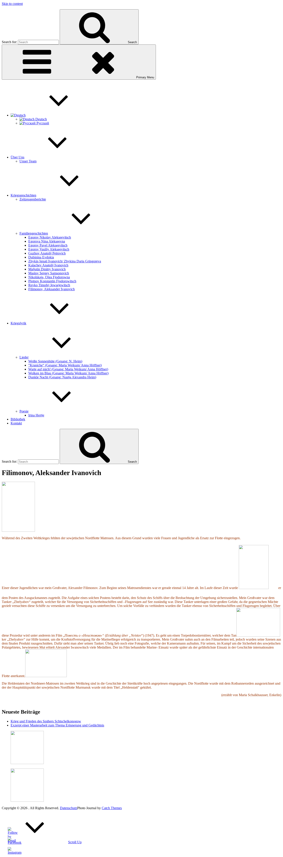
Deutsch (40, 119)
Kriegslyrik (18, 323)
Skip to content (12, 4)
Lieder (24, 357)
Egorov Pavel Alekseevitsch (47, 245)
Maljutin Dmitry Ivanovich (47, 269)
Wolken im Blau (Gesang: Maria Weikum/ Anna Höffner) (68, 373)
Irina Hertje (36, 415)
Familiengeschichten (33, 233)
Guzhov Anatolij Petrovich (47, 253)
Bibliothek (18, 419)
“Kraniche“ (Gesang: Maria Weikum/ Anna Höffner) (65, 365)
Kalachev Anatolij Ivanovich (48, 265)
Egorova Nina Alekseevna (46, 241)
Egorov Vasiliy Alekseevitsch (48, 249)
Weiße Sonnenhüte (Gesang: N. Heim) (55, 361)
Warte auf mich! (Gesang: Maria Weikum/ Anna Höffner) (68, 369)
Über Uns (17, 157)
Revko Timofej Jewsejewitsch (49, 285)
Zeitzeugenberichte (32, 199)
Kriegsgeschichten (23, 195)
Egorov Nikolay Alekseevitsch (49, 237)
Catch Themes (112, 808)
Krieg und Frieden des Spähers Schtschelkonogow (46, 721)
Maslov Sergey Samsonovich (48, 273)
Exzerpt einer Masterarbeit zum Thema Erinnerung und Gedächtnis (57, 725)
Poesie (24, 411)
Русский (42, 123)
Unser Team (27, 161)
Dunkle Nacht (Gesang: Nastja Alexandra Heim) (62, 377)
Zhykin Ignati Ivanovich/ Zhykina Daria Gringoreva (64, 261)
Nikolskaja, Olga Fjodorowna (49, 277)
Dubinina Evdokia (41, 257)
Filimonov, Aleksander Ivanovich (51, 289)
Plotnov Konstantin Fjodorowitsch (52, 281)
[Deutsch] (51, 115)
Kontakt (16, 423)
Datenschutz (68, 808)
